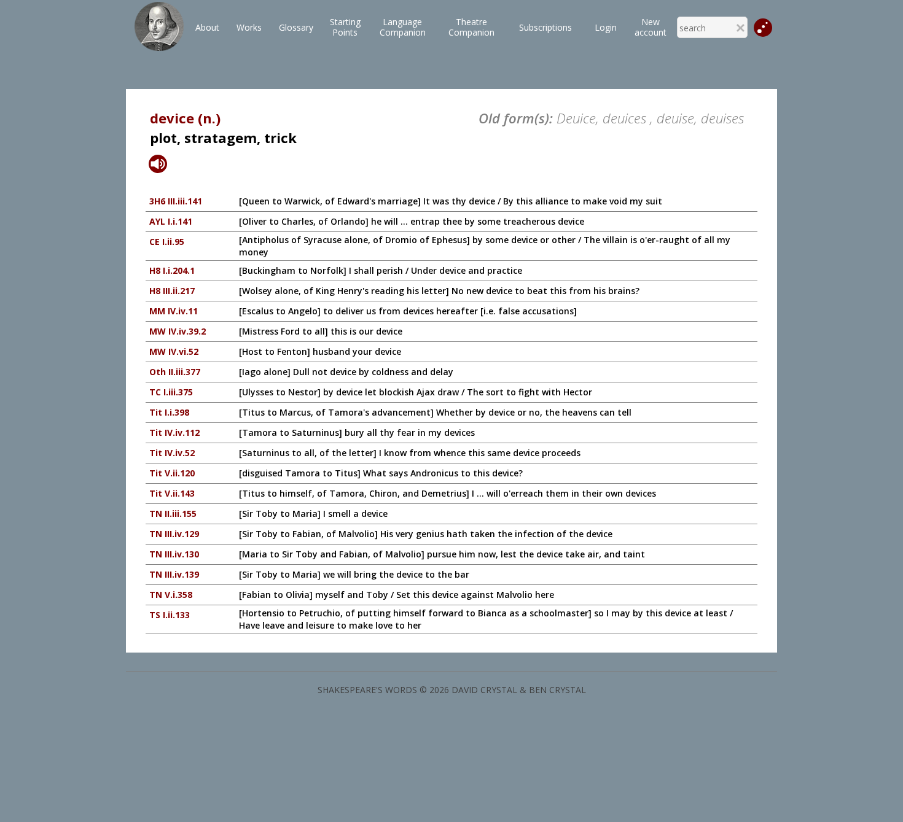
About (207, 27)
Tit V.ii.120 (172, 473)
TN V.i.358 (170, 594)
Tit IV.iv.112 (174, 432)
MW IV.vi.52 (173, 351)
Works (249, 27)
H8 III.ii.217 (172, 291)
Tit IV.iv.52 (172, 453)
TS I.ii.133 (169, 615)
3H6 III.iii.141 (175, 201)
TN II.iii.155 (173, 513)
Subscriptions (545, 27)
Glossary (296, 27)
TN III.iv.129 (174, 534)
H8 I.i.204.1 (172, 270)
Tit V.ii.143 (172, 493)
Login (606, 27)
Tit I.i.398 (169, 412)
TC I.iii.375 (171, 392)
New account (650, 27)
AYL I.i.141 (170, 221)
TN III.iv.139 (174, 574)
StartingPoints (345, 27)
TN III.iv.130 (174, 554)
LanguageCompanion (403, 27)
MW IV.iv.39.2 (177, 331)
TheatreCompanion (471, 27)
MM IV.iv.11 (173, 311)
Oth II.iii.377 (174, 372)
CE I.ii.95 (166, 241)
